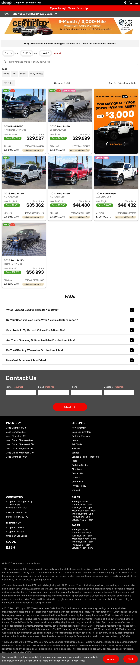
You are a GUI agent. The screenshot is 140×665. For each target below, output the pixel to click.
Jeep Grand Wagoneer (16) (19, 448)
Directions (77, 469)
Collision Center (80, 465)
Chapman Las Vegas (16, 535)
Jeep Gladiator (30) (16, 436)
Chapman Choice (15, 527)
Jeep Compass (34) (16, 432)
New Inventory (79, 427)
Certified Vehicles (81, 436)
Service (75, 452)
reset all (57, 53)
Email (46, 386)
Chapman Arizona (15, 531)
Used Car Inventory (81, 432)
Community (77, 481)
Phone (74, 386)
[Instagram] (13, 547)
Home (6, 14)
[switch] (136, 2)
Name (14, 386)
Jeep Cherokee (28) (16, 427)
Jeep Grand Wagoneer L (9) (20, 452)
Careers (76, 477)
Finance (76, 448)
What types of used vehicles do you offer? (32, 309)
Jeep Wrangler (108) (16, 456)
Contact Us (77, 473)
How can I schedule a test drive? (26, 360)
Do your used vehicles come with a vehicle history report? (42, 320)
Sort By (112, 83)
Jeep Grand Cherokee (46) (19, 440)
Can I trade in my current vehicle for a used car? (35, 330)
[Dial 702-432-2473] (130, 2)
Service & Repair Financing (85, 456)
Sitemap (76, 489)
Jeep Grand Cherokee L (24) (20, 444)
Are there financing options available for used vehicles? (40, 340)
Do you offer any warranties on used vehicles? (34, 350)
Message (113, 386)
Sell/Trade (77, 444)
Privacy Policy (79, 485)
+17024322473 (21, 512)
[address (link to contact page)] (125, 2)
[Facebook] (8, 547)
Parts (74, 460)
